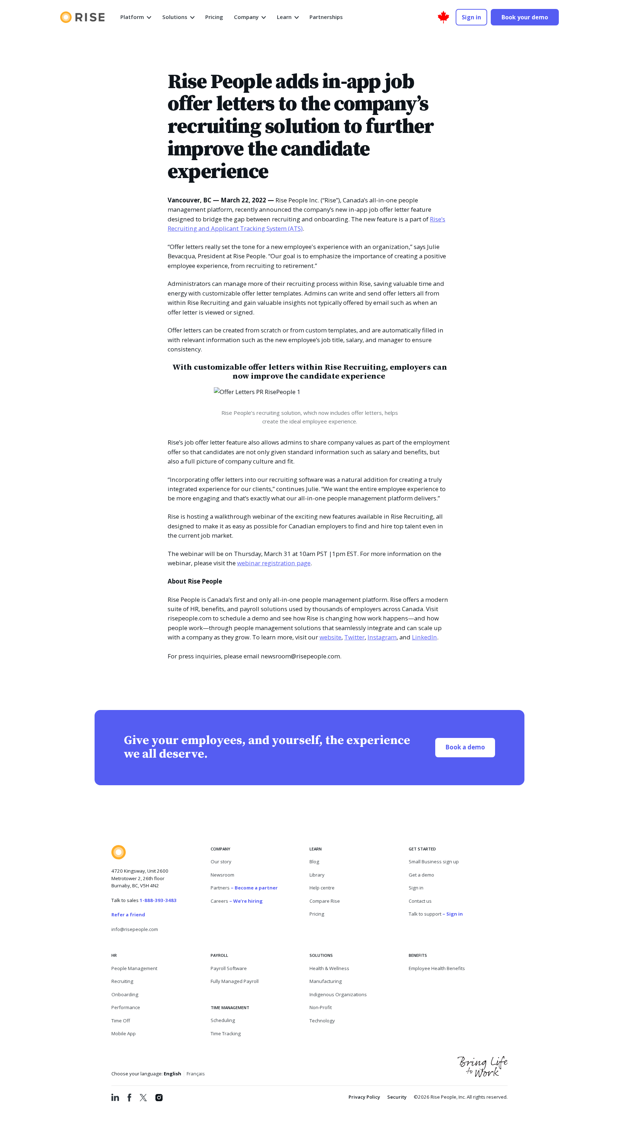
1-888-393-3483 (158, 900)
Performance (125, 1007)
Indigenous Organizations (338, 994)
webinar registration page (274, 563)
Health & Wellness (329, 968)
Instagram (382, 637)
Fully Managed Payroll (235, 981)
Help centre (322, 887)
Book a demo (470, 747)
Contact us (420, 901)
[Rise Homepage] (82, 17)
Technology (322, 1020)
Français (196, 1073)
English (172, 1073)
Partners (244, 887)
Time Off (120, 1020)
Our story (221, 861)
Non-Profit (321, 1007)
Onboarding (124, 994)
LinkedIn (424, 637)
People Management (134, 968)
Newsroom (222, 875)
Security (397, 1097)
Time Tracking (226, 1033)
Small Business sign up (434, 861)
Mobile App (123, 1033)
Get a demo (421, 875)
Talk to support (436, 914)
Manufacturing (326, 981)
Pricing (317, 914)
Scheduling (223, 1020)
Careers (237, 901)
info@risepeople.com (134, 929)
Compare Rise (325, 901)
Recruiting (122, 981)
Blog (314, 861)
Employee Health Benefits (437, 968)
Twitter (354, 637)
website (330, 637)
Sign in (416, 887)
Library (317, 875)
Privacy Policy (364, 1097)
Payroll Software (229, 968)
